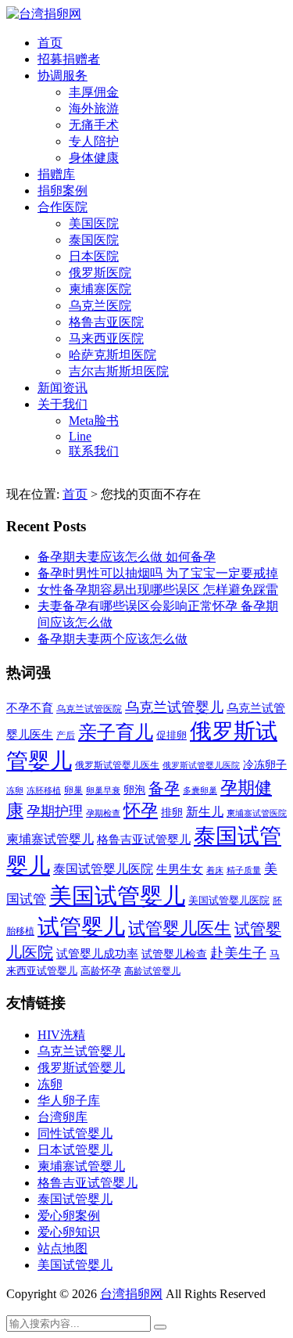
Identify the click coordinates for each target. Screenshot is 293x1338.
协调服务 (63, 75)
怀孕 (140, 810)
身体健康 (94, 157)
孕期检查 (103, 813)
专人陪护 (94, 141)
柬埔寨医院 (100, 289)
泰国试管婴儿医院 (103, 869)
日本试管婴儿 (75, 1149)
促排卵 (171, 735)
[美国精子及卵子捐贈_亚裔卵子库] (43, 13)
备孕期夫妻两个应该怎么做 (113, 639)
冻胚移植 (44, 790)
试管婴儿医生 (179, 928)
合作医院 (63, 207)
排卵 (172, 812)
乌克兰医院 (100, 305)
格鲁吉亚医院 (106, 322)
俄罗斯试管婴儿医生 (117, 765)
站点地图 (63, 1248)
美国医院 (94, 223)
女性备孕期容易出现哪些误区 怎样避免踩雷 (158, 589)
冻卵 (14, 790)
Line (80, 436)
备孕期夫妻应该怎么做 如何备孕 (127, 556)
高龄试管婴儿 (152, 971)
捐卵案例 (63, 190)
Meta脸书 (94, 420)
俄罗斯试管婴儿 (81, 1067)
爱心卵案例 (69, 1215)
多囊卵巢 (200, 790)
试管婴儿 (81, 927)
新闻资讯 (63, 387)
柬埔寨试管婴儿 (50, 839)
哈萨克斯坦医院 (112, 354)
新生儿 (204, 811)
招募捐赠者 (69, 59)
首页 (50, 42)
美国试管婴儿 (117, 895)
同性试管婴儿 (75, 1133)
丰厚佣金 (94, 92)
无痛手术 (94, 124)
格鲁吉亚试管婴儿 (144, 839)
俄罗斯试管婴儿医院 (201, 765)
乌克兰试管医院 (89, 709)
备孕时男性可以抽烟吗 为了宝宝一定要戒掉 (158, 573)
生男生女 (179, 869)
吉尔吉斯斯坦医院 (119, 371)
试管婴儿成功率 (97, 953)
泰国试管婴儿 (75, 1199)
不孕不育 (29, 708)
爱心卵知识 (69, 1232)
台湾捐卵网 (131, 1293)
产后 (65, 735)
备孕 (164, 788)
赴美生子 (238, 953)
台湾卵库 (63, 1117)
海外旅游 (94, 108)
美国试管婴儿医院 (229, 900)
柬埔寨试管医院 (257, 813)
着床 (214, 870)
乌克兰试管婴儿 (174, 707)
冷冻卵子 (265, 764)
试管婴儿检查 (174, 954)
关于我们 (63, 404)
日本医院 (94, 256)
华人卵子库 (69, 1100)
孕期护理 (55, 811)
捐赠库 (56, 174)
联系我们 (94, 451)
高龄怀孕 (100, 971)
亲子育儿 (115, 732)
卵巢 (73, 791)
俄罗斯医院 (100, 272)
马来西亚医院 (106, 338)
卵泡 (134, 790)
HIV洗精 (61, 1034)
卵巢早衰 (103, 790)
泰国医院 (94, 239)
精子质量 (244, 870)
